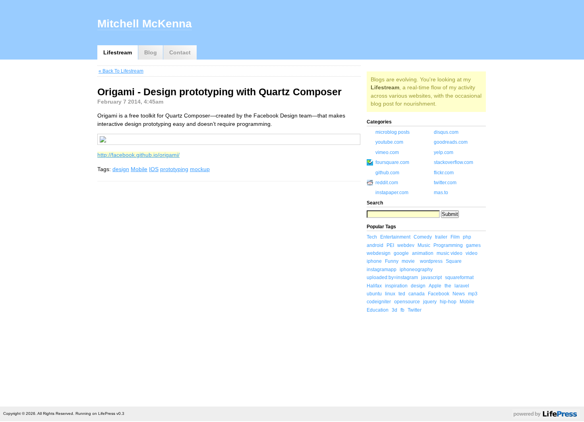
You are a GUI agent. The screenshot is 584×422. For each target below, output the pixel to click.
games (473, 245)
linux (390, 294)
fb (402, 310)
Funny (391, 261)
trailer (441, 237)
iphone (374, 261)
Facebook (438, 294)
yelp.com (443, 152)
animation (422, 253)
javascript (431, 277)
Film (455, 237)
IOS (154, 169)
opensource (407, 301)
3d (394, 310)
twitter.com (445, 182)
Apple (435, 286)
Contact (180, 52)
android (375, 245)
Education (378, 310)
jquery (430, 301)
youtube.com (389, 142)
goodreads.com (451, 142)
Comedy (423, 237)
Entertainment (395, 237)
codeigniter (379, 301)
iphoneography (416, 269)
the (448, 286)
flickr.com (444, 172)
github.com (387, 172)
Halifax (374, 286)
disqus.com (446, 132)
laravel (461, 286)
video (472, 253)
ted (401, 294)
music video (449, 253)
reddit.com (386, 182)
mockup (200, 169)
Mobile (139, 169)
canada (416, 294)
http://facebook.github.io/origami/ (138, 155)
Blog (150, 52)
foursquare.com (392, 162)
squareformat (459, 277)
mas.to (441, 192)
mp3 (473, 294)
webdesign (379, 253)
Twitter (415, 310)
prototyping (174, 169)
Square (454, 261)
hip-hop (448, 301)
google (401, 253)
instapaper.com (391, 192)
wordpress (431, 261)
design (120, 169)
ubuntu (374, 294)
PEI (390, 245)
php (467, 237)
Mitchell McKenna (144, 23)
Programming (448, 245)
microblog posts (392, 132)
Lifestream (117, 52)
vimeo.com (387, 152)
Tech (372, 237)
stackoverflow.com (453, 162)
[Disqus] (229, 292)
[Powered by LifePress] (546, 415)
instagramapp (381, 269)
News (459, 294)
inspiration (396, 286)
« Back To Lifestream (121, 71)
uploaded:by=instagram (392, 277)
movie (408, 261)
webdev (405, 245)
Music (424, 245)
